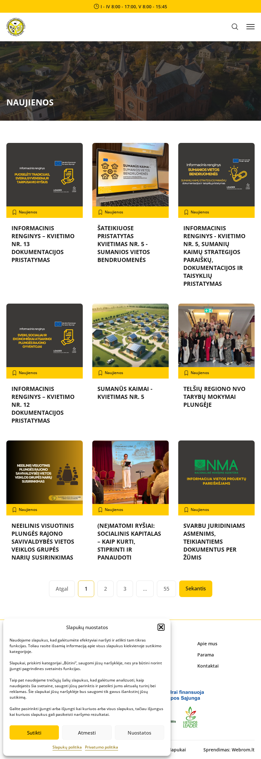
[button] (161, 627)
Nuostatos (139, 732)
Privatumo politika (101, 747)
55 (166, 588)
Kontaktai (208, 666)
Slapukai (176, 750)
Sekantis (196, 588)
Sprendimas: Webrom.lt (229, 750)
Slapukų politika (67, 747)
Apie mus (207, 644)
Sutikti (34, 732)
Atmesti (87, 732)
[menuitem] (226, 644)
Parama (205, 655)
